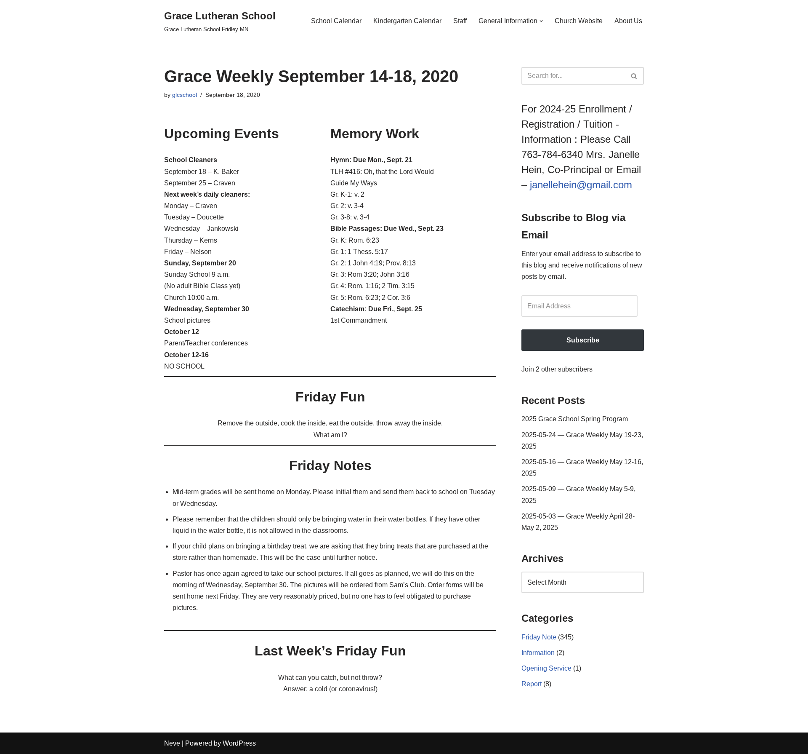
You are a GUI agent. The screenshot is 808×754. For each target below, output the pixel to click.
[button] (541, 21)
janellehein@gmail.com (581, 184)
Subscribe (582, 340)
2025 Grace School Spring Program (574, 418)
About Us (628, 20)
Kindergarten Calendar (407, 20)
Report (531, 683)
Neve (172, 743)
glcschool (184, 94)
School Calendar (336, 20)
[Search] (634, 76)
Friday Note (538, 637)
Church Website (579, 20)
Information (538, 652)
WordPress (239, 743)
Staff (460, 20)
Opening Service (546, 668)
